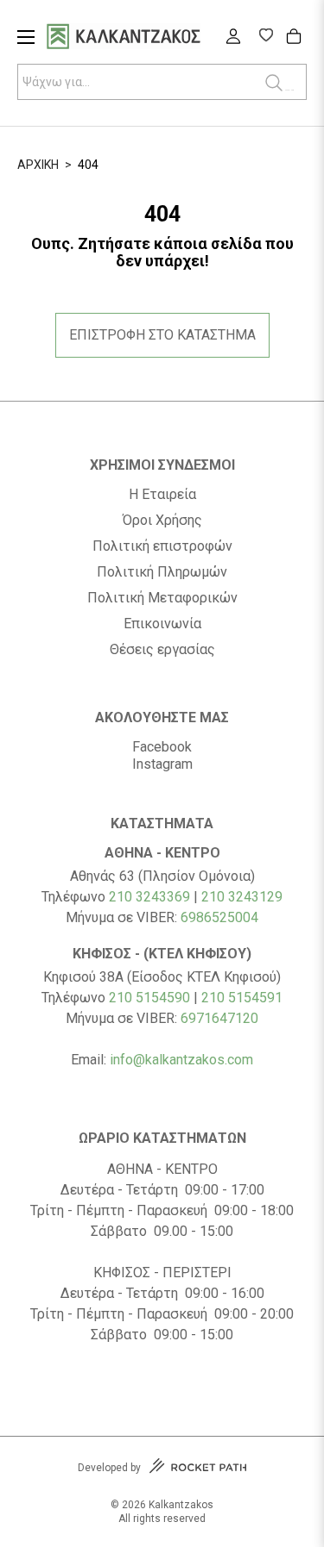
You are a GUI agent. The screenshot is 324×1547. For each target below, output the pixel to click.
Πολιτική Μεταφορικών (162, 598)
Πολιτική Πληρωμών (162, 572)
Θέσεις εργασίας (162, 650)
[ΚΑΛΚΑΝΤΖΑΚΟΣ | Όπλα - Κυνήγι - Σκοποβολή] (145, 38)
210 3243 (230, 897)
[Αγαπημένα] (265, 37)
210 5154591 (242, 997)
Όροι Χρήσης (162, 520)
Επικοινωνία (162, 624)
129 (271, 897)
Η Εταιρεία (162, 495)
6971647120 (219, 1018)
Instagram (162, 764)
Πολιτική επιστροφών (162, 546)
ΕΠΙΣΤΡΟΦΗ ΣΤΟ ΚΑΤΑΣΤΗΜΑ (162, 335)
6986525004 (219, 917)
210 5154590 (149, 997)
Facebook (162, 747)
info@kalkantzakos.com (181, 1059)
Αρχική (38, 165)
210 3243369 (149, 897)
